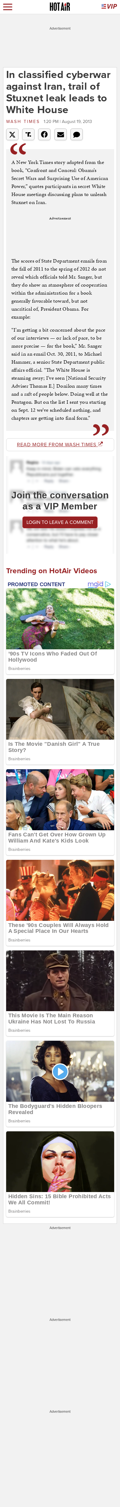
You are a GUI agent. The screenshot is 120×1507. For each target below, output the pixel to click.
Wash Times (24, 121)
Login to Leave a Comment (60, 522)
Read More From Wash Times (57, 445)
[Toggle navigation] (7, 7)
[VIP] (109, 7)
